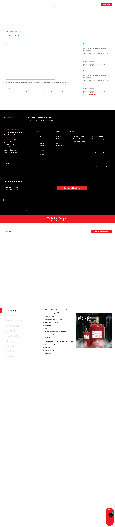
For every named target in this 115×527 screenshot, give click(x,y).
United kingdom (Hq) (12, 129)
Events (12, 31)
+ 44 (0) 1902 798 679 (12, 152)
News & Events (14, 320)
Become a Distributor (20, 4)
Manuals (10, 341)
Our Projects (12, 325)
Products (10, 315)
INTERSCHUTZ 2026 (88, 61)
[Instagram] (5, 1)
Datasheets (12, 336)
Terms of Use (104, 210)
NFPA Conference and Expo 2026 (91, 58)
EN (106, 2)
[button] (111, 2)
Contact (10, 351)
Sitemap (110, 210)
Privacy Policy (98, 210)
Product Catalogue (106, 4)
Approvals (11, 346)
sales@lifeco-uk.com (17, 1)
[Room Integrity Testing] (111, 515)
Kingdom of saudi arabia (14, 132)
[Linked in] (7, 1)
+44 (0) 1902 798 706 (11, 150)
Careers (10, 356)
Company (11, 310)
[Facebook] (3, 1)
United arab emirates (12, 135)
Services (10, 331)
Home (7, 31)
